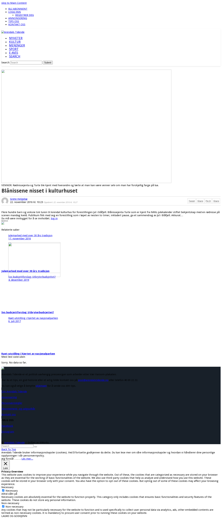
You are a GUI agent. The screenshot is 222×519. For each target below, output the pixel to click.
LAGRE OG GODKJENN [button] (14, 516)
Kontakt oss (9, 414)
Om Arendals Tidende (14, 391)
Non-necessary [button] (10, 503)
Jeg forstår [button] (7, 458)
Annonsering (9, 397)
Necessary (12, 490)
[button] (14, 56)
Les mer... (27, 458)
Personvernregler (12, 403)
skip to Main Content (14, 3)
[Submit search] (35, 446)
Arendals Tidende (14, 442)
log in (54, 218)
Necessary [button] (7, 487)
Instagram (8, 431)
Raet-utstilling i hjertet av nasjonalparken (28, 353)
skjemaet (41, 385)
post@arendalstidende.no (93, 380)
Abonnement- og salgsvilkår (18, 408)
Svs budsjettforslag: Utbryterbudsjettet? (27, 312)
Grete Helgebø (18, 199)
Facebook (7, 425)
